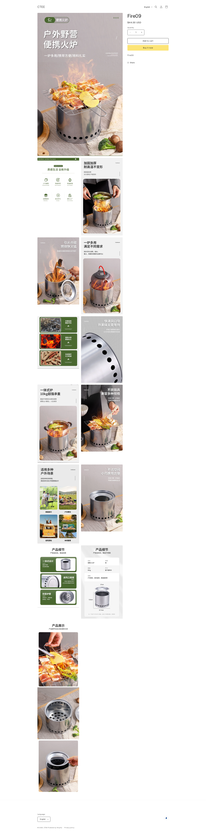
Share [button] (132, 63)
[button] (156, 7)
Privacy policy (69, 827)
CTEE (46, 827)
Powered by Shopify (55, 827)
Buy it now (148, 48)
